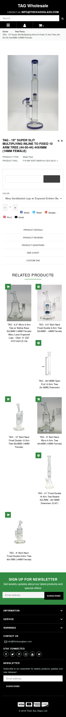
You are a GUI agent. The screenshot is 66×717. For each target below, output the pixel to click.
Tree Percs (20, 31)
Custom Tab (33, 260)
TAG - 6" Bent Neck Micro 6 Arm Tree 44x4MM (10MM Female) (49, 440)
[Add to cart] (8, 287)
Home (5, 31)
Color (6, 193)
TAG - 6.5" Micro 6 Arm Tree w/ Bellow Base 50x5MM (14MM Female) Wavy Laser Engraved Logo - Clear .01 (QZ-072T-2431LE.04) (19, 333)
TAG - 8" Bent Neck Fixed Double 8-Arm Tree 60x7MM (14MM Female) (19, 556)
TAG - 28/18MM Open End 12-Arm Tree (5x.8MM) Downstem (49, 384)
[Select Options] (38, 287)
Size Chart (33, 252)
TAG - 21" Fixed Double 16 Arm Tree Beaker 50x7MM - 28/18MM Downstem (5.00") (49, 498)
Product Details (33, 229)
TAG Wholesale (33, 6)
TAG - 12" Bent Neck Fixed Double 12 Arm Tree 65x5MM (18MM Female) (19, 441)
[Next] (61, 140)
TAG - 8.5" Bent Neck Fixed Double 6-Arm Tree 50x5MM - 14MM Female (49, 328)
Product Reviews (33, 237)
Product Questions (33, 245)
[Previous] (58, 140)
